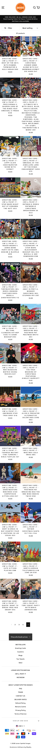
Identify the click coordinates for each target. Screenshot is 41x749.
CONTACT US (20, 696)
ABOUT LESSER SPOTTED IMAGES (20, 685)
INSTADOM (20, 677)
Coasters (20, 652)
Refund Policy (20, 703)
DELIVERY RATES (20, 699)
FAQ (20, 688)
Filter (9, 28)
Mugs (20, 655)
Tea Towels (20, 659)
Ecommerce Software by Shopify (20, 747)
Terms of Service (20, 714)
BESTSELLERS (21, 644)
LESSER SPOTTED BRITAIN (20, 670)
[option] (20, 19)
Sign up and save (20, 721)
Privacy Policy (20, 710)
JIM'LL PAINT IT (20, 674)
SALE (20, 663)
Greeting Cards (20, 648)
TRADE (20, 692)
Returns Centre (20, 707)
